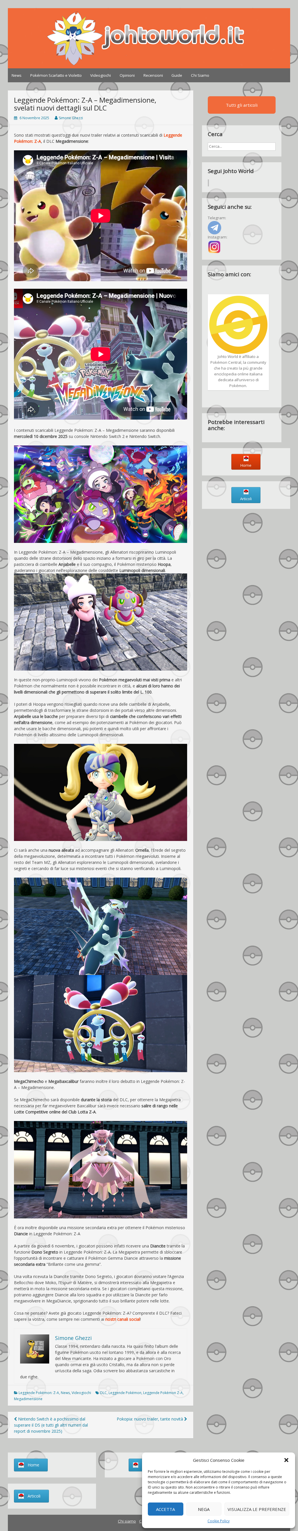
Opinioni (127, 75)
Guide (176, 75)
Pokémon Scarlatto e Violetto (56, 75)
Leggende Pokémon (125, 1392)
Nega (204, 1509)
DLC (103, 1392)
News (17, 75)
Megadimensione (28, 1398)
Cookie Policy (218, 1520)
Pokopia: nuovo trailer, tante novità (150, 1419)
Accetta (165, 1509)
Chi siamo (127, 1521)
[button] (286, 1460)
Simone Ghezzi (71, 117)
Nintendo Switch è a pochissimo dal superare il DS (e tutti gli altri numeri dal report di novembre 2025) (51, 1425)
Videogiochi (100, 75)
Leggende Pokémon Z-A (163, 1392)
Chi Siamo (200, 75)
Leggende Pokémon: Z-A (39, 1392)
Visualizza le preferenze (257, 1509)
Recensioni (153, 75)
